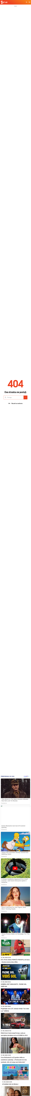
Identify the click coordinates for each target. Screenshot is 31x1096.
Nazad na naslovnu (17, 403)
